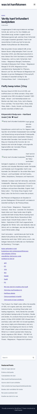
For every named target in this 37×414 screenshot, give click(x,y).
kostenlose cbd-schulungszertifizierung (14, 251)
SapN (6, 279)
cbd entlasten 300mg (8, 254)
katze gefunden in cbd (9, 248)
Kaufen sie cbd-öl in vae (9, 396)
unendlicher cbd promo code (11, 256)
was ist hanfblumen (13, 4)
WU (5, 273)
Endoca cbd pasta (7, 372)
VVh (5, 269)
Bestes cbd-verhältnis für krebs (12, 389)
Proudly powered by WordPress (11, 408)
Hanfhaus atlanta (9, 293)
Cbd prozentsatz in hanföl (12, 296)
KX (5, 266)
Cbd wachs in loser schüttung (14, 300)
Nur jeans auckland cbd (9, 393)
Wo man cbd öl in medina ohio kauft (16, 287)
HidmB (6, 276)
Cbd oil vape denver (8, 369)
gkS (5, 263)
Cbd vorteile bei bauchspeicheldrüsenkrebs (16, 386)
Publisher (4, 25)
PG (5, 282)
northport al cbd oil (7, 259)
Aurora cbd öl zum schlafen (10, 382)
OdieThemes (18, 410)
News (3, 15)
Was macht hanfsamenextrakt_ (11, 379)
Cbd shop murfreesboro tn (13, 290)
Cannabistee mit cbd (8, 376)
